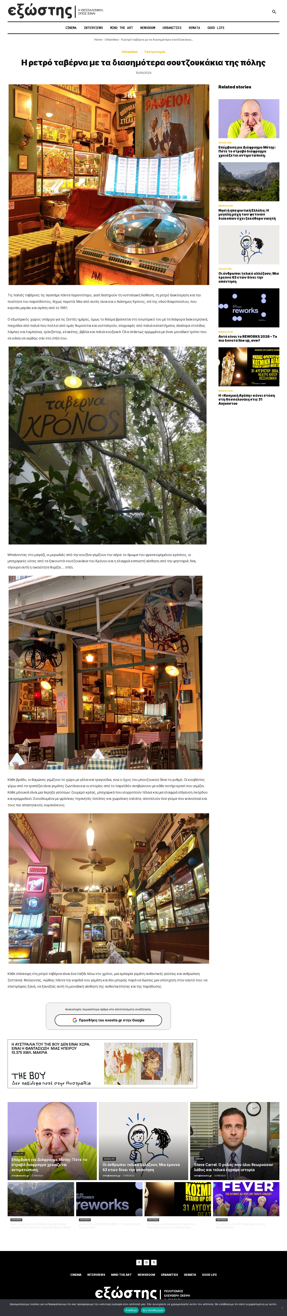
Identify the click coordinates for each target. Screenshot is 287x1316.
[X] (154, 1262)
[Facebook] (139, 1262)
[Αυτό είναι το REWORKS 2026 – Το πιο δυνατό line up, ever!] (248, 307)
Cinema (199, 1159)
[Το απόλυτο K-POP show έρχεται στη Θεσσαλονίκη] (246, 1199)
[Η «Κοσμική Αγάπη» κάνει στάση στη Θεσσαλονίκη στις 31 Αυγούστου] (248, 366)
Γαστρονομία (155, 51)
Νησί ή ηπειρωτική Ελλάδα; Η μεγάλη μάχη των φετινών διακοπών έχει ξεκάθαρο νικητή (247, 214)
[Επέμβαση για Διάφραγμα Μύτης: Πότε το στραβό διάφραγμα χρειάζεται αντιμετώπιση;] (248, 118)
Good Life (225, 142)
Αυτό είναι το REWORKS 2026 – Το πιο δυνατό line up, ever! (247, 338)
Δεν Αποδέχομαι (153, 1310)
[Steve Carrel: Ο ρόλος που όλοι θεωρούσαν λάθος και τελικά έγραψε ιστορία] (234, 1141)
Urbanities (112, 39)
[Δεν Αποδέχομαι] (282, 1308)
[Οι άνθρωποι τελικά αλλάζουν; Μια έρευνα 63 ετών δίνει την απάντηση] (248, 244)
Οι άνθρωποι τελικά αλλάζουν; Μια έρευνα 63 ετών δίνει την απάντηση (248, 277)
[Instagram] (146, 1262)
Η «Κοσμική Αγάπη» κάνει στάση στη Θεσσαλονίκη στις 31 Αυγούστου (246, 399)
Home (98, 39)
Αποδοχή (131, 1310)
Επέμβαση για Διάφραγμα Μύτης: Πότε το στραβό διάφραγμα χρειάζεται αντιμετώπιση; (247, 151)
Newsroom (225, 205)
